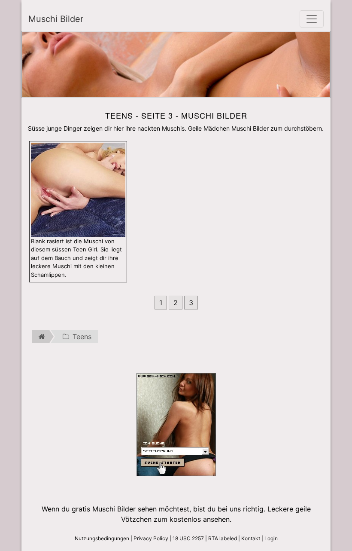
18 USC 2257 (188, 538)
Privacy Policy (151, 538)
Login (271, 538)
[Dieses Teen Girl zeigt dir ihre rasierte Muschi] (78, 189)
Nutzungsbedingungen (102, 538)
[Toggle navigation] (312, 19)
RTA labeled (222, 538)
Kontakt (250, 538)
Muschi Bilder (55, 19)
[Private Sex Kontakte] (176, 424)
